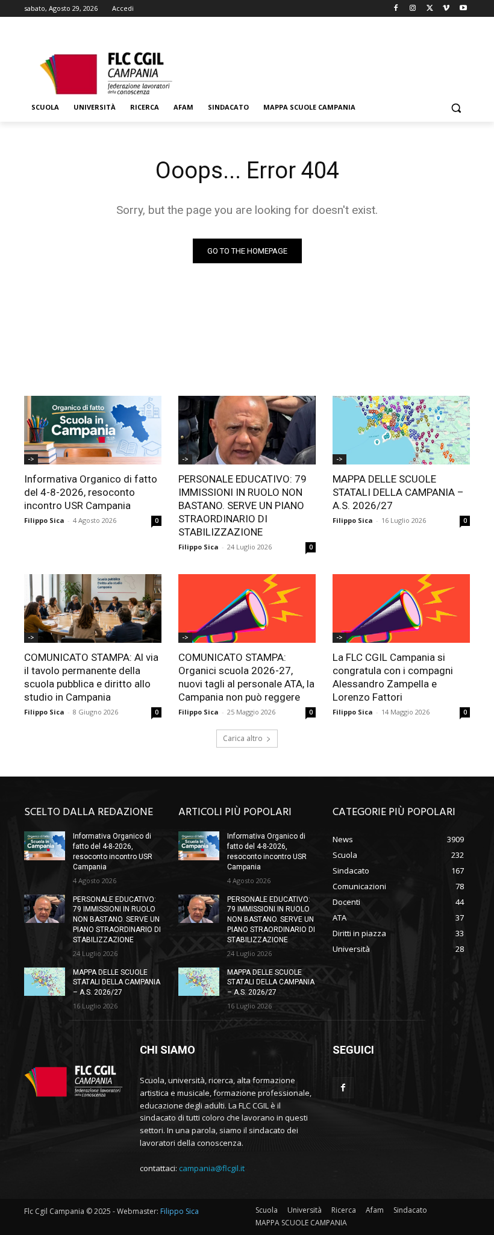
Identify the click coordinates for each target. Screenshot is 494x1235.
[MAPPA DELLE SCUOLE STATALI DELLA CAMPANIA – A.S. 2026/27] (401, 430)
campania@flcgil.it (212, 1168)
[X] (430, 9)
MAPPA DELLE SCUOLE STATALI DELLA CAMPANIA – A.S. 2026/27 (398, 492)
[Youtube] (463, 9)
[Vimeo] (446, 9)
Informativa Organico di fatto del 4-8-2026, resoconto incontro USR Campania (90, 492)
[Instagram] (413, 9)
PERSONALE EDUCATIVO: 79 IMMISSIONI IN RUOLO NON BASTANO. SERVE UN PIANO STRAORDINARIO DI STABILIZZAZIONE (242, 505)
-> (31, 459)
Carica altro (243, 738)
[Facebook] (396, 9)
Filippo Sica (44, 520)
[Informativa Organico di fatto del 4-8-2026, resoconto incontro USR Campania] (92, 430)
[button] (456, 107)
